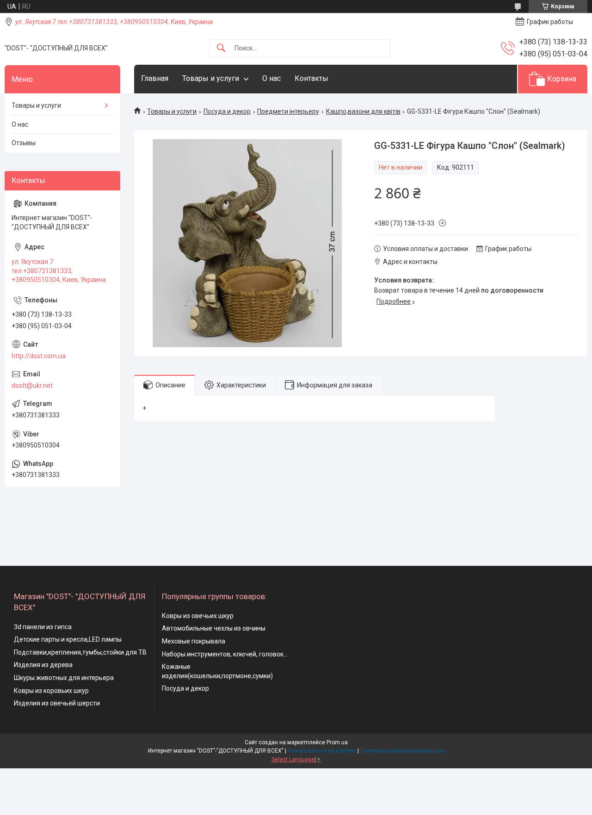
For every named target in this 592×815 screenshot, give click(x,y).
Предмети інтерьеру (288, 111)
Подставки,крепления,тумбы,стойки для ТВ (80, 652)
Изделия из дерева (43, 664)
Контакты (311, 78)
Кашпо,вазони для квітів (363, 111)
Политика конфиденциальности (402, 751)
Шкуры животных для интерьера (64, 677)
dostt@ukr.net (32, 385)
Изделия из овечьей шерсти (57, 703)
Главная (154, 78)
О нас (271, 78)
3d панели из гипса (43, 627)
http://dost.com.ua (39, 356)
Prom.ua (337, 742)
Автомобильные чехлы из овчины (213, 628)
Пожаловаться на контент (322, 751)
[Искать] (221, 48)
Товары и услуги (210, 78)
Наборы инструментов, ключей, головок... (225, 654)
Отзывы (24, 143)
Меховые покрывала (193, 641)
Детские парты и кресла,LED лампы (68, 639)
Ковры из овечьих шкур (198, 615)
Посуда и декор (227, 111)
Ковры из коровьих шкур (51, 690)
